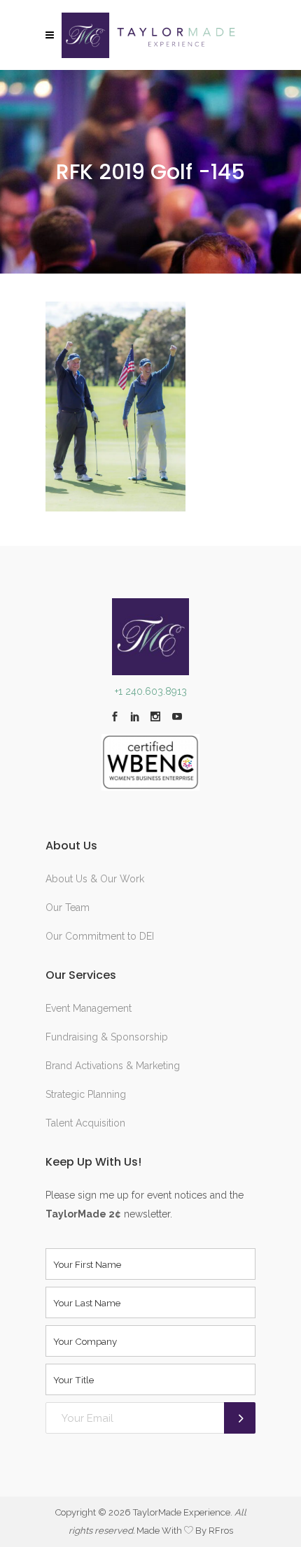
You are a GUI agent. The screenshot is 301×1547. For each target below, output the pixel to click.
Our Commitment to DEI (100, 936)
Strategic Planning (86, 1094)
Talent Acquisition (85, 1123)
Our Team (68, 907)
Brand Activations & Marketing (113, 1065)
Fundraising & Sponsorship (107, 1037)
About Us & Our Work (95, 878)
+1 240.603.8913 (151, 691)
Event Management (89, 1008)
